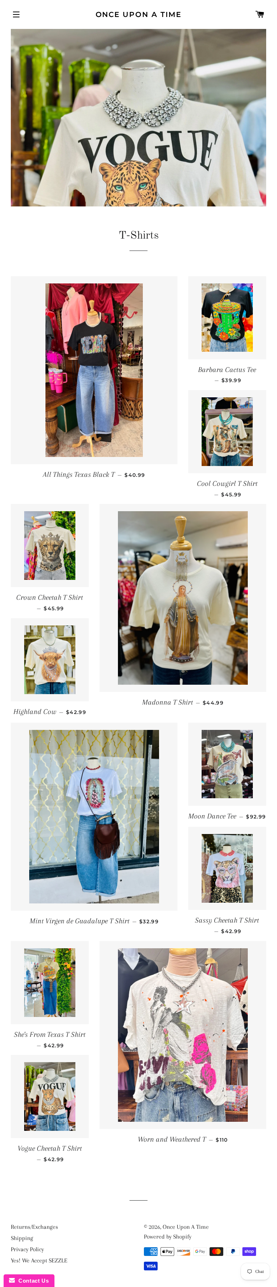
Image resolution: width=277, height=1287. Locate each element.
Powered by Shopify (168, 1236)
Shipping (22, 1238)
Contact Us (32, 1281)
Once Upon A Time (139, 14)
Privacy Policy (27, 1249)
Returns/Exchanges (34, 1226)
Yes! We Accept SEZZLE (39, 1260)
